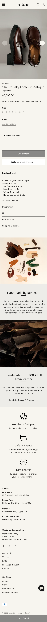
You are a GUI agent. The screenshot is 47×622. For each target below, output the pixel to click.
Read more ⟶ (28, 477)
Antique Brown (9, 124)
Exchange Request (10, 565)
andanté (11, 613)
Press (4, 585)
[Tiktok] (14, 546)
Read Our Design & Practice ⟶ (23, 400)
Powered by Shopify (23, 613)
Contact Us (7, 553)
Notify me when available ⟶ (23, 162)
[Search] (38, 4)
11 (23, 112)
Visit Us (5, 557)
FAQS (4, 561)
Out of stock (23, 618)
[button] (4, 43)
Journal (5, 581)
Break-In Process (10, 592)
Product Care (8, 588)
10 (20, 112)
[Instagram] (9, 546)
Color (4, 119)
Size (4, 108)
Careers (5, 568)
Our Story (6, 577)
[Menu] (3, 4)
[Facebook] (3, 546)
